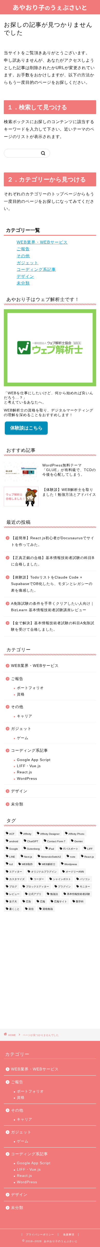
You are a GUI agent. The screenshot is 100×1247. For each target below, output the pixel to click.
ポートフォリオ (30, 688)
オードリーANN (75, 871)
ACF (11, 833)
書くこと (14, 908)
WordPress (27, 779)
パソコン (85, 879)
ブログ (13, 886)
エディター (15, 871)
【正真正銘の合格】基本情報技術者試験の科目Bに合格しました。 (52, 561)
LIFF (90, 848)
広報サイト (60, 901)
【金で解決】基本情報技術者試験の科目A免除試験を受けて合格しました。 (52, 626)
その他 (23, 256)
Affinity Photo (76, 833)
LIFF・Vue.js (29, 766)
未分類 (23, 283)
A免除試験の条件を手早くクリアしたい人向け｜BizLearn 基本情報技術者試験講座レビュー (52, 607)
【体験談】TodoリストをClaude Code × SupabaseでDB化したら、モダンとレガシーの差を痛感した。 (52, 583)
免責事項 (68, 1234)
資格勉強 (48, 908)
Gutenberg (33, 848)
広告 (28, 901)
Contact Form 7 (56, 841)
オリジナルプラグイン (44, 871)
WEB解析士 (48, 864)
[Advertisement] (50, 971)
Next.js (28, 856)
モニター (85, 886)
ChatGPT (32, 841)
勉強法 (54, 894)
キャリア (24, 716)
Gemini (78, 841)
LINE (12, 856)
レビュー (14, 894)
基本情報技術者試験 (78, 894)
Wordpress (70, 864)
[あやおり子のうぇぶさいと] (50, 9)
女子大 (13, 901)
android (13, 841)
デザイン (25, 276)
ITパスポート (70, 848)
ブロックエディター (37, 886)
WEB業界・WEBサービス (42, 242)
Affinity (27, 833)
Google (13, 848)
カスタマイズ (17, 879)
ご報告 (23, 249)
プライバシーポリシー (40, 1234)
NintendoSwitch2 (51, 856)
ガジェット (27, 263)
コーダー (39, 879)
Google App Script (34, 760)
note (72, 856)
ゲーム (22, 738)
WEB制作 (27, 864)
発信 (31, 908)
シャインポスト (62, 879)
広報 (42, 901)
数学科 (80, 901)
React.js (24, 772)
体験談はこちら (26, 427)
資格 (21, 694)
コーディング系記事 (36, 269)
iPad (51, 848)
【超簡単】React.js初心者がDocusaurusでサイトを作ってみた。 (52, 541)
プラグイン (64, 886)
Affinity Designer (49, 833)
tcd (11, 864)
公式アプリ (34, 894)
